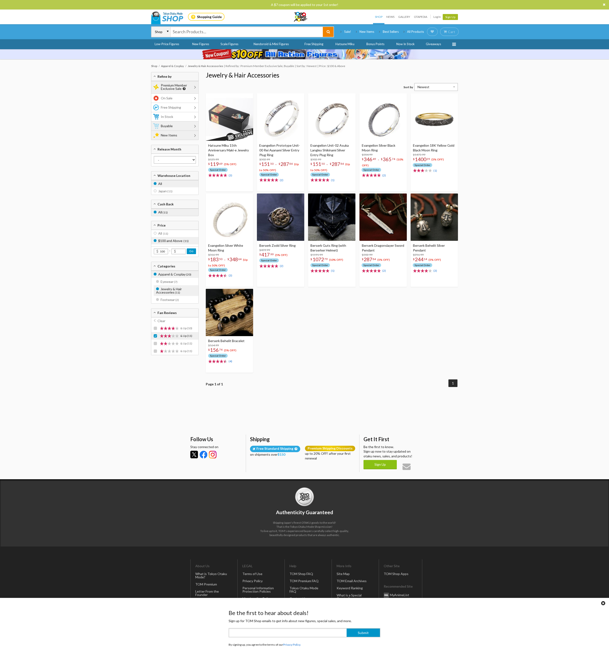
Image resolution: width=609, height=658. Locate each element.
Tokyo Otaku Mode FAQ (304, 589)
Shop (379, 17)
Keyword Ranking (350, 588)
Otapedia (420, 17)
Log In (437, 17)
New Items (366, 32)
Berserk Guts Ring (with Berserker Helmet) (328, 247)
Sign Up (450, 17)
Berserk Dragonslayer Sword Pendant (383, 247)
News (390, 17)
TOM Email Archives (352, 581)
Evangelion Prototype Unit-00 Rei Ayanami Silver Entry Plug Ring (279, 150)
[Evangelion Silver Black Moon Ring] (383, 117)
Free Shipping (313, 44)
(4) (230, 361)
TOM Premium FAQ (304, 581)
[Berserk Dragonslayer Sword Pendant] (383, 217)
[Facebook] (203, 454)
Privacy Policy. (292, 644)
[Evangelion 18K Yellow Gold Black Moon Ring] (434, 117)
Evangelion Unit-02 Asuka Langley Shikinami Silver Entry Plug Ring (329, 150)
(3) (230, 175)
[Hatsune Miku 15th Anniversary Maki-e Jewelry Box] (229, 117)
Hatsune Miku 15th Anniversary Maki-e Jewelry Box (228, 150)
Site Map (343, 574)
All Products (415, 32)
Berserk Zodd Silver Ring (277, 245)
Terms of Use (252, 574)
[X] (194, 454)
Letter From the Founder (207, 593)
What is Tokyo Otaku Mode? (211, 575)
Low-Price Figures (167, 44)
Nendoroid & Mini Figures (271, 44)
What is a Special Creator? (349, 596)
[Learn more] (184, 89)
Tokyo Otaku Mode (301, 17)
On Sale (166, 98)
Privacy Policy (252, 581)
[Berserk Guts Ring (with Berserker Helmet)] (331, 217)
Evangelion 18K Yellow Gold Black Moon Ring (433, 147)
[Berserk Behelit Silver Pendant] (434, 217)
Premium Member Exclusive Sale (174, 87)
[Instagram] (212, 454)
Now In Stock (405, 44)
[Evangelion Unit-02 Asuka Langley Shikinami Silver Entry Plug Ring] (331, 117)
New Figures (200, 44)
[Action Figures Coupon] (304, 54)
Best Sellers (391, 32)
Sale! (347, 32)
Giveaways (433, 44)
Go (191, 251)
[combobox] (247, 32)
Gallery (404, 17)
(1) (332, 180)
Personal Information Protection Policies (258, 589)
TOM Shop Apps (396, 574)
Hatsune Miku (344, 44)
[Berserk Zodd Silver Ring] (280, 217)
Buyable (167, 126)
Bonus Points (375, 44)
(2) (281, 180)
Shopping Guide (209, 17)
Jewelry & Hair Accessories (242, 75)
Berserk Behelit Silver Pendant (429, 247)
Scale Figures (229, 44)
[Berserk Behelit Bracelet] (229, 312)
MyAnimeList (399, 595)
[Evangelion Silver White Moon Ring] (229, 217)
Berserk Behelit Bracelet (226, 341)
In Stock (167, 117)
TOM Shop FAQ (301, 574)
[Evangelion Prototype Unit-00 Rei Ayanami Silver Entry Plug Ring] (280, 117)
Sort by (408, 87)
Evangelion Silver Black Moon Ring (378, 147)
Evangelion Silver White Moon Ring (225, 247)
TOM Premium (206, 584)
